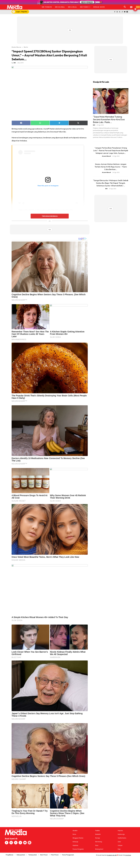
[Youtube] (124, 12)
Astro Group (128, 855)
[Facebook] (114, 12)
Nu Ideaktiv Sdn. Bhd (111, 855)
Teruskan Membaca (50, 216)
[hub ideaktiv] (131, 6)
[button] (124, 7)
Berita (26, 47)
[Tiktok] (122, 12)
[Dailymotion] (127, 12)
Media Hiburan (16, 47)
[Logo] (14, 7)
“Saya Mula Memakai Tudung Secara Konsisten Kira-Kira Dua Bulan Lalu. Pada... (109, 119)
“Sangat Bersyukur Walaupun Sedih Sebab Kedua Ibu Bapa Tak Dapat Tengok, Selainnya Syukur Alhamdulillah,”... (110, 183)
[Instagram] (117, 12)
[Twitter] (119, 12)
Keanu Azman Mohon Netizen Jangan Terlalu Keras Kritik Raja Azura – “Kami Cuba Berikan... (111, 166)
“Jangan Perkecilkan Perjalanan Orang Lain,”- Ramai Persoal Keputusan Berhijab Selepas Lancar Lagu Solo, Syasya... (110, 150)
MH (15, 63)
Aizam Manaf (106, 156)
